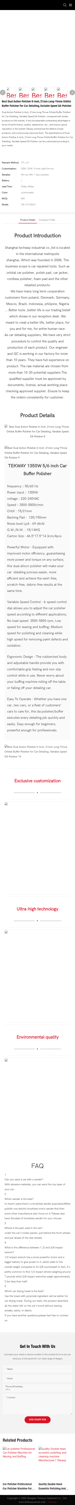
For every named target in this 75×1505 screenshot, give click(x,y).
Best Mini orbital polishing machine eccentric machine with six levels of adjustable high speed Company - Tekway (55, 1486)
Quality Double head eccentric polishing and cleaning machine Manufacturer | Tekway (16, 1486)
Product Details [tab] (27, 220)
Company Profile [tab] (47, 220)
